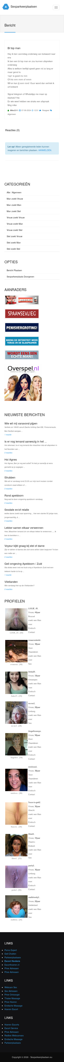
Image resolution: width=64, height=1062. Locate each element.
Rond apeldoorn (14, 495)
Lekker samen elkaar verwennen (23, 528)
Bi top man (14, 48)
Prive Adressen (11, 968)
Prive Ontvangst (11, 994)
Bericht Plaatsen (14, 270)
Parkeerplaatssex (12, 957)
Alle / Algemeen (14, 192)
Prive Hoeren (10, 1001)
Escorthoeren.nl (11, 964)
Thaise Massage (12, 998)
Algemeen (12, 114)
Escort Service (11, 1028)
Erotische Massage (13, 1005)
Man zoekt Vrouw (15, 198)
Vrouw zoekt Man (15, 223)
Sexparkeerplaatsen (24, 6)
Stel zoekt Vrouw (14, 236)
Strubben (9, 477)
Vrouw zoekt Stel (14, 229)
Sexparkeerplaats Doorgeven (20, 276)
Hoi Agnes (10, 459)
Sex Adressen (11, 990)
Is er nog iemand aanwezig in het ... (25, 441)
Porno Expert (10, 950)
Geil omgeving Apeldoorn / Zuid (23, 563)
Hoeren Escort (11, 1009)
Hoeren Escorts (11, 1024)
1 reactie (7, 434)
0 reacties (8, 452)
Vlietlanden (11, 582)
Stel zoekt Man (14, 242)
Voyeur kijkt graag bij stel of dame (24, 546)
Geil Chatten (10, 953)
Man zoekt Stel (14, 211)
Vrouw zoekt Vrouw (16, 217)
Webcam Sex (10, 987)
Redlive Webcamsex (14, 1035)
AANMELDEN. (45, 150)
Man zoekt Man (14, 204)
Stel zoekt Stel (13, 248)
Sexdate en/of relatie (16, 509)
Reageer (45, 110)
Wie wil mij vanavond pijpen (20, 423)
